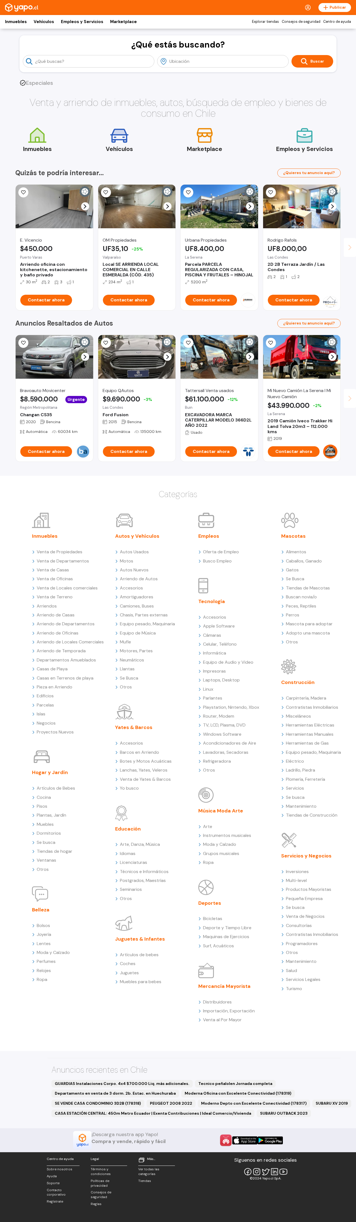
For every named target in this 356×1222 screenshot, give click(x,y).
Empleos (208, 536)
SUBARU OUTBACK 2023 (284, 1113)
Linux (208, 689)
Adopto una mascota (308, 633)
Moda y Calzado (53, 952)
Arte (207, 826)
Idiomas (127, 853)
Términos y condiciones (101, 1171)
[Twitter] (265, 1171)
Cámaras (212, 635)
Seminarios (131, 889)
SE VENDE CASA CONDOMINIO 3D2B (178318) (98, 1103)
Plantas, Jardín (51, 815)
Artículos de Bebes (56, 788)
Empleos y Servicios (82, 21)
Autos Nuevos (134, 570)
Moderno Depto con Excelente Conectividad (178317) (254, 1103)
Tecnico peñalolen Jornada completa (235, 1083)
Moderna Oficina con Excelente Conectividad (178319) (238, 1093)
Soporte (53, 1183)
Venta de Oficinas (55, 579)
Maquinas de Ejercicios (226, 937)
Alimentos (296, 552)
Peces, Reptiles (301, 606)
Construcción (298, 682)
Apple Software (219, 626)
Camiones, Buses (137, 606)
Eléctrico (295, 761)
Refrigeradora (217, 761)
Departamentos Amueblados (66, 660)
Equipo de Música (138, 633)
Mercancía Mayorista (224, 986)
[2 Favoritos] (271, 343)
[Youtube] (283, 1171)
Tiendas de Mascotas (308, 588)
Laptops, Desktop (221, 680)
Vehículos (44, 21)
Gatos (292, 570)
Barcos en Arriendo (139, 752)
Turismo (294, 989)
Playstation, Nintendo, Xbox (231, 707)
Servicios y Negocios (306, 855)
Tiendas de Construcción (311, 815)
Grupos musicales (221, 853)
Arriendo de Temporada (61, 651)
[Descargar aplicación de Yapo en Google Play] (270, 1140)
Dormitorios (49, 833)
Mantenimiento (301, 806)
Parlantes (212, 698)
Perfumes (46, 961)
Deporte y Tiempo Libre (227, 928)
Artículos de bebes (139, 955)
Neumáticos (132, 660)
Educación (128, 829)
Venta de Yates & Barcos (145, 779)
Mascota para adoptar (309, 624)
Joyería (44, 934)
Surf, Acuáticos (218, 946)
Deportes (209, 903)
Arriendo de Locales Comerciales (70, 642)
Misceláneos (298, 716)
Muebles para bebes (140, 982)
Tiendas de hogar (54, 851)
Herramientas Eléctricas (310, 725)
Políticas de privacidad (100, 1183)
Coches (127, 963)
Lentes (44, 943)
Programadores (302, 943)
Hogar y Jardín (50, 772)
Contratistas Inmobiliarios (312, 707)
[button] (85, 206)
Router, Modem (218, 716)
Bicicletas (212, 918)
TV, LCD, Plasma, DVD (224, 725)
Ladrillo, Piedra (300, 770)
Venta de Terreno (55, 597)
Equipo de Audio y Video (228, 662)
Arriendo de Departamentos (66, 624)
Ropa (42, 979)
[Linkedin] (274, 1171)
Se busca (46, 842)
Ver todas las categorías (148, 1171)
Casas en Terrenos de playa (65, 678)
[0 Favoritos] (23, 192)
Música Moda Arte (220, 810)
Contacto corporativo (56, 1192)
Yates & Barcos (133, 727)
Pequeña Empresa (304, 898)
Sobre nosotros (59, 1169)
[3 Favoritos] (106, 192)
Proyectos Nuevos (55, 732)
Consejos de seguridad (301, 21)
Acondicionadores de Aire (229, 743)
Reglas (96, 1204)
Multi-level (296, 880)
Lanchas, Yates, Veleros (143, 770)
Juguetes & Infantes (140, 939)
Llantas (127, 669)
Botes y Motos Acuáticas (146, 761)
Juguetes (129, 973)
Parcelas (45, 705)
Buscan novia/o (301, 597)
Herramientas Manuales (309, 734)
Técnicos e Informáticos (144, 871)
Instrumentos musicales (227, 835)
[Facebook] (247, 1171)
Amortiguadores (136, 597)
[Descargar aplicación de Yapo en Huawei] (225, 1140)
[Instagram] (256, 1171)
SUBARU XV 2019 (332, 1103)
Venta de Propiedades (59, 552)
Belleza (41, 909)
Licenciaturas (133, 862)
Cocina (44, 797)
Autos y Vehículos (137, 536)
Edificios (45, 696)
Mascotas (293, 536)
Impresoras (214, 671)
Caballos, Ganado (304, 561)
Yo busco (129, 788)
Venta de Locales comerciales (67, 588)
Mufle (125, 642)
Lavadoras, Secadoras (225, 752)
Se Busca (129, 678)
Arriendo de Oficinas (57, 633)
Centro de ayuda (337, 21)
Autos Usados (134, 552)
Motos (126, 561)
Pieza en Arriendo (54, 687)
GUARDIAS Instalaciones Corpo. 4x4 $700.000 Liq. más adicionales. (122, 1083)
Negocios (46, 723)
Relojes (44, 970)
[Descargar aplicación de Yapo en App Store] (245, 1140)
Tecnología (211, 601)
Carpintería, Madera (306, 698)
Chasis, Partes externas (144, 615)
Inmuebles (16, 21)
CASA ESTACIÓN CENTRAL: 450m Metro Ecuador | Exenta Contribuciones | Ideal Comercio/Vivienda (153, 1113)
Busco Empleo (217, 561)
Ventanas (46, 860)
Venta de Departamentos (63, 561)
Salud (291, 970)
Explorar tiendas (265, 21)
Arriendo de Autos (139, 579)
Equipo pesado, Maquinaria (147, 624)
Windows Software (222, 734)
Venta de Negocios (305, 916)
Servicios (295, 788)
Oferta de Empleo (221, 552)
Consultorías (299, 925)
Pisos (42, 806)
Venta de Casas (53, 570)
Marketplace (123, 21)
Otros (43, 869)
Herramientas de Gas (307, 743)
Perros (292, 615)
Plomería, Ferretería (305, 779)
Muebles (45, 824)
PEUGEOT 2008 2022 (171, 1103)
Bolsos (43, 925)
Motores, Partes (136, 651)
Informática (214, 653)
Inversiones (297, 871)
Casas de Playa (52, 669)
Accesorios (131, 588)
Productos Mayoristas (308, 889)
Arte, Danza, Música (140, 844)
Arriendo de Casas (56, 615)
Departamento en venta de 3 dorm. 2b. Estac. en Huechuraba (115, 1093)
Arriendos (47, 606)
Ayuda (52, 1176)
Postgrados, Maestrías (143, 880)
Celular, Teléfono (220, 644)
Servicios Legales (303, 979)
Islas (41, 714)
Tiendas (144, 1181)
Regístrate (55, 1201)
